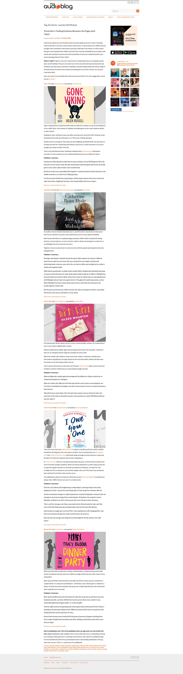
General (52, 645)
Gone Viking (48, 84)
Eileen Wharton (60, 301)
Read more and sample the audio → (55, 185)
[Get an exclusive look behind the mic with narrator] (134, 72)
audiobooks (75, 645)
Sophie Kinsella (61, 407)
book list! (52, 79)
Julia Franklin (78, 301)
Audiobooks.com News (95, 17)
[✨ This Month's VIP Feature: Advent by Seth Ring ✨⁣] (115, 72)
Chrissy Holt (66, 38)
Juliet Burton (76, 84)
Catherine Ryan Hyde (66, 190)
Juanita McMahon (78, 529)
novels (88, 649)
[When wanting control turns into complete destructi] (134, 92)
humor (88, 647)
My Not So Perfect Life (57, 455)
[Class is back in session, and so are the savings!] (124, 82)
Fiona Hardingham (81, 407)
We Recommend (52, 17)
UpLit (67, 651)
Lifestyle (65, 17)
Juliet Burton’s (87, 151)
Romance (99, 649)
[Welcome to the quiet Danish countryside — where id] (124, 72)
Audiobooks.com (55, 657)
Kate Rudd (86, 190)
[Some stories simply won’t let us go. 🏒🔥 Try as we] (134, 102)
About (110, 17)
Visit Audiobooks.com (125, 17)
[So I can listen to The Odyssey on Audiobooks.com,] (124, 92)
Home (46, 657)
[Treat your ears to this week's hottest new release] (115, 82)
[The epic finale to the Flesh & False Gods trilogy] (134, 82)
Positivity (93, 649)
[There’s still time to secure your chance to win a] (115, 102)
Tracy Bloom (59, 529)
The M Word (48, 301)
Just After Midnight (50, 190)
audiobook (68, 645)
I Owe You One (49, 407)
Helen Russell (59, 84)
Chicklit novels (97, 645)
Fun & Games (78, 17)
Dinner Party (48, 529)
